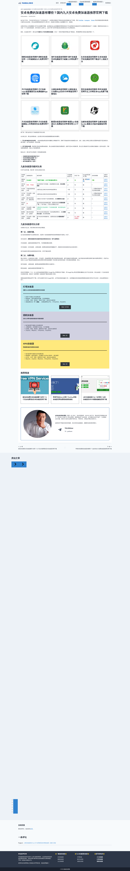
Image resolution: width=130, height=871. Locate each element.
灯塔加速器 (100, 859)
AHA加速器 (61, 857)
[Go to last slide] (15, 464)
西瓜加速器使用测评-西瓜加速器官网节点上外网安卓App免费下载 (94, 91)
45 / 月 (65, 364)
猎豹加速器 (61, 859)
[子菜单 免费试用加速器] (94, 4)
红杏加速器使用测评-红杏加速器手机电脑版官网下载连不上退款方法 (94, 59)
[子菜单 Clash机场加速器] (81, 4)
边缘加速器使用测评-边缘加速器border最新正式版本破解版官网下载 (94, 124)
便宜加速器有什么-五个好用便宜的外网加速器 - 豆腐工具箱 (40, 843)
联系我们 (108, 3)
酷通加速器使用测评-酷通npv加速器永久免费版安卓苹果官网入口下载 (64, 124)
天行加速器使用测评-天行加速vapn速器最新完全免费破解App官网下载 (34, 92)
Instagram (87, 20)
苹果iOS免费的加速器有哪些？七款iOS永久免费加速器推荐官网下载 (94, 447)
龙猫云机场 (80, 861)
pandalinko (25, 16)
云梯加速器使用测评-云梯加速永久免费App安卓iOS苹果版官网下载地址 (64, 92)
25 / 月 (65, 335)
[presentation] (35, 45)
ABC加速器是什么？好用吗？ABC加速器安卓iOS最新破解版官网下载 (95, 398)
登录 (31, 829)
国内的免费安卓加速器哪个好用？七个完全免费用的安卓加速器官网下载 (35, 398)
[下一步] (22, 464)
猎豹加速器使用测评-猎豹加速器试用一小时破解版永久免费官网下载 (35, 59)
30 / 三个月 (65, 307)
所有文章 (63, 3)
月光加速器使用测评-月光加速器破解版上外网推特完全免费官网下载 (35, 124)
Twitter (93, 20)
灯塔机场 (79, 857)
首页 (57, 3)
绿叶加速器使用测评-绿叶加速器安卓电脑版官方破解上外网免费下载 (64, 59)
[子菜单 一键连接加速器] (69, 4)
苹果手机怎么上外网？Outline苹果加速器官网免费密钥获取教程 (64, 398)
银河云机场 (80, 859)
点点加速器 (61, 861)
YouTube (81, 20)
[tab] (15, 800)
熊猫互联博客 (67, 869)
